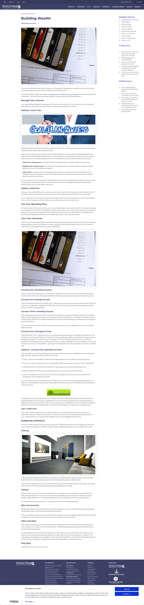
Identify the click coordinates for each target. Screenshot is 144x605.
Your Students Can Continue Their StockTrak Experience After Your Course (130, 99)
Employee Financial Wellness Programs (54, 578)
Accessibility (90, 582)
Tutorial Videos (126, 22)
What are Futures (127, 26)
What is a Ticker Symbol (128, 38)
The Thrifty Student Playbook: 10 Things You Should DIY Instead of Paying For (130, 68)
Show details (29, 601)
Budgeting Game (49, 567)
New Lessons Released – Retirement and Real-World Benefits (130, 89)
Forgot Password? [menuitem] (126, 2)
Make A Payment (92, 580)
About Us (90, 565)
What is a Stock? (126, 36)
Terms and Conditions (93, 576)
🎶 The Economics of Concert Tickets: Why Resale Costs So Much (130, 74)
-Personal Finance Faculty (72, 569)
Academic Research (92, 573)
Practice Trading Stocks (50, 580)
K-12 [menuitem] (88, 7)
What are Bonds (126, 24)
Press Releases (91, 571)
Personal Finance (28, 14)
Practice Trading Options (51, 582)
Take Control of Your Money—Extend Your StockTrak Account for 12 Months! (130, 53)
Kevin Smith (32, 23)
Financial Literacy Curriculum (52, 569)
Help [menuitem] (23, 2)
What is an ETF (126, 40)
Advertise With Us (92, 569)
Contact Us (90, 567)
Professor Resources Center (51, 584)
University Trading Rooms (51, 573)
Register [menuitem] (137, 7)
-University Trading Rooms (72, 571)
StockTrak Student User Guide (130, 20)
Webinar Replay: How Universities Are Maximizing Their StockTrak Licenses (130, 105)
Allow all (126, 589)
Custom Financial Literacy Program (53, 576)
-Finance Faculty (70, 567)
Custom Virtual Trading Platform (53, 574)
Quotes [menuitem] (129, 7)
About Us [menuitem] (11, 2)
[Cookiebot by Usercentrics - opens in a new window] (14, 601)
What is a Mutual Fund (128, 33)
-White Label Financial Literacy (73, 580)
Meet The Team (91, 578)
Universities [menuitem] (80, 7)
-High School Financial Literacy (73, 574)
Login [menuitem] (138, 2)
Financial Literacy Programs (51, 571)
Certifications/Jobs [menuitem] (118, 7)
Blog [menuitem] (18, 2)
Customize (126, 593)
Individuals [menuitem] (105, 7)
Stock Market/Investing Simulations (53, 565)
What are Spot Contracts (129, 31)
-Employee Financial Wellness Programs (73, 582)
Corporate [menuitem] (96, 7)
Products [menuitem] (71, 7)
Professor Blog (91, 584)
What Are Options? (127, 29)
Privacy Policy (91, 574)
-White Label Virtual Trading (73, 578)
